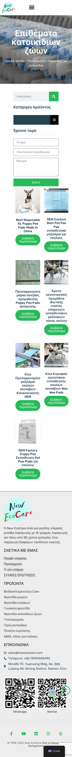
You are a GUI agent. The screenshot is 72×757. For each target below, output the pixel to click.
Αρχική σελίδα (14, 61)
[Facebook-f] (11, 734)
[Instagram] (48, 734)
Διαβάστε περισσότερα (28, 239)
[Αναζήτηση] (54, 96)
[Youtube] (24, 734)
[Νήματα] (61, 734)
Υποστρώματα (36, 61)
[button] (31, 7)
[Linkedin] (36, 734)
